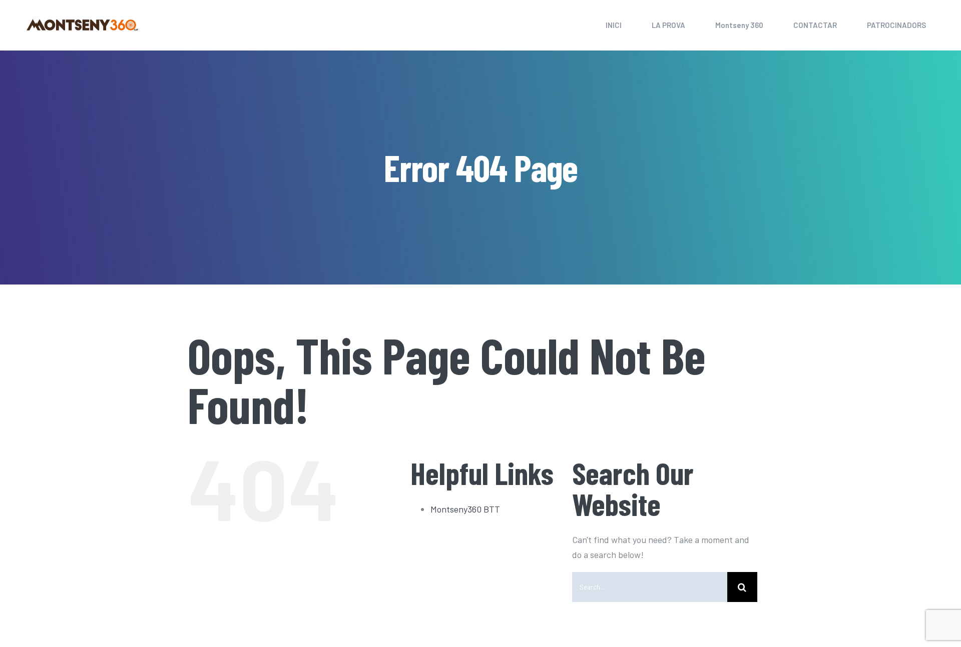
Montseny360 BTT (465, 509)
